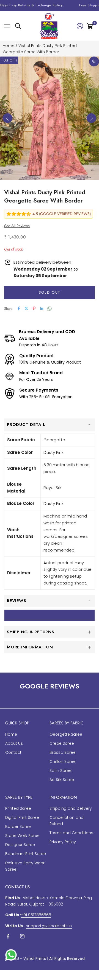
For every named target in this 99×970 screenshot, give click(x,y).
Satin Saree (61, 770)
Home (9, 45)
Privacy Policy (63, 842)
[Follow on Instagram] (22, 936)
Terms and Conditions (71, 833)
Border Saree (18, 826)
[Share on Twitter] (26, 308)
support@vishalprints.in (49, 926)
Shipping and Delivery (71, 808)
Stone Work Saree (22, 835)
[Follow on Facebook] (8, 936)
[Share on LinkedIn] (42, 308)
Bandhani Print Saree (25, 853)
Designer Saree (20, 844)
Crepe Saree (62, 743)
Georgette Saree (66, 734)
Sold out (50, 292)
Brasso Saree (63, 752)
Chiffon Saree (63, 761)
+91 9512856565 (36, 915)
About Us (14, 743)
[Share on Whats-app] (49, 309)
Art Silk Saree (62, 779)
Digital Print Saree (22, 817)
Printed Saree (18, 808)
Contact (13, 752)
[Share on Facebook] (18, 308)
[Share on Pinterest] (34, 308)
